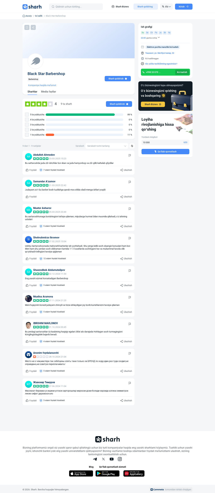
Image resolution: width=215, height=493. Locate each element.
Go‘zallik (38, 16)
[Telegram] (95, 459)
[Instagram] (120, 459)
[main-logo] (32, 6)
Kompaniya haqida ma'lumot (42, 85)
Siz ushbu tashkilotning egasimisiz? (161, 64)
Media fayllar (48, 91)
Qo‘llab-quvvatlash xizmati (112, 467)
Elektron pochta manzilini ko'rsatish (162, 47)
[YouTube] (111, 459)
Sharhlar (32, 91)
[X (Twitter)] (103, 459)
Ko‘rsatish (182, 72)
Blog (91, 467)
